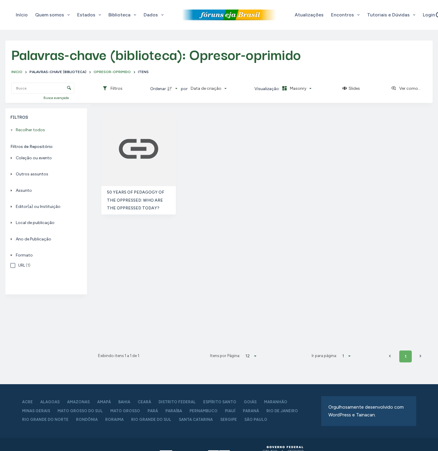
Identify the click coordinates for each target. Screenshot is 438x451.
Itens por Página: (225, 355)
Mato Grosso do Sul (80, 411)
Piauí (230, 411)
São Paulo (255, 419)
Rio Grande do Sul (151, 419)
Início (22, 15)
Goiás (250, 402)
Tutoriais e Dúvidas (388, 15)
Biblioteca (119, 15)
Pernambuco (204, 411)
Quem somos (49, 15)
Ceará (144, 402)
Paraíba (173, 411)
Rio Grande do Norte (45, 419)
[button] (389, 356)
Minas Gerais (36, 411)
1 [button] (405, 356)
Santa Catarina (196, 419)
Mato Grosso (125, 411)
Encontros (342, 15)
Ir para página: (324, 355)
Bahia (124, 402)
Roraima (114, 419)
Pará (152, 411)
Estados (86, 15)
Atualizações (309, 15)
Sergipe (228, 419)
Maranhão (275, 402)
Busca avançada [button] (57, 98)
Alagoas (50, 402)
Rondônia (87, 419)
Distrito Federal (177, 402)
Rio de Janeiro (282, 411)
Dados (151, 15)
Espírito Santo (219, 402)
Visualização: (267, 88)
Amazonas (78, 402)
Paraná (251, 411)
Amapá (104, 402)
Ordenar (158, 88)
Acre (27, 402)
